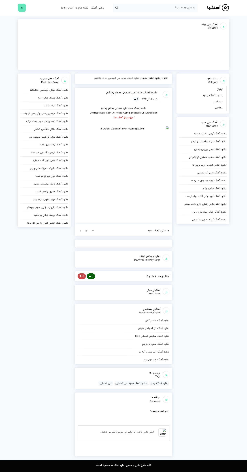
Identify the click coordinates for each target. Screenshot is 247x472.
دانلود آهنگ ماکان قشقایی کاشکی (51, 129)
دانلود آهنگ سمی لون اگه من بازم (50, 160)
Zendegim (135, 113)
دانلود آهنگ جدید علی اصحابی (131, 383)
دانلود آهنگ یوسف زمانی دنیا (53, 98)
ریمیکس (218, 102)
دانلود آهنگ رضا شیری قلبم (54, 144)
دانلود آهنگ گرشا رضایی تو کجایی (209, 219)
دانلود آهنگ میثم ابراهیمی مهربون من (48, 137)
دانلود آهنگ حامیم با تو (215, 188)
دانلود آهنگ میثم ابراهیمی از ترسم (209, 141)
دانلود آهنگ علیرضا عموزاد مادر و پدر (49, 168)
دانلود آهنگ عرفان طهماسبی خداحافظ (49, 90)
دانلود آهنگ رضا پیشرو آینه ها (154, 352)
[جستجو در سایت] (116, 8)
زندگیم (104, 108)
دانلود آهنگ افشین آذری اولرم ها (209, 165)
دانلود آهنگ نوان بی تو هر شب (52, 176)
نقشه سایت (81, 8)
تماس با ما (67, 8)
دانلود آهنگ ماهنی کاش (157, 320)
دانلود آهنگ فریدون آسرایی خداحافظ (49, 152)
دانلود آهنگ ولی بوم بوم (156, 359)
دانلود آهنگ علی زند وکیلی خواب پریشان (47, 207)
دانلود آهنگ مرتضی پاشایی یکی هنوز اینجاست (44, 113)
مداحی (219, 108)
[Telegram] (93, 230)
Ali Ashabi (117, 113)
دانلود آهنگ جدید (213, 95)
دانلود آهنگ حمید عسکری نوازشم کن (208, 157)
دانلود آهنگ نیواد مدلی (56, 105)
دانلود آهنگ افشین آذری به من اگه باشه (47, 223)
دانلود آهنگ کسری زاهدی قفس (51, 191)
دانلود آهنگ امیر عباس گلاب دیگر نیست (206, 196)
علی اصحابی (121, 108)
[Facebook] (80, 230)
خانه (166, 78)
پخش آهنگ (97, 8)
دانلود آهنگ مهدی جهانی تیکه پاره (50, 199)
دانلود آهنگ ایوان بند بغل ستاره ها (209, 180)
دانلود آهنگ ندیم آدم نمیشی (212, 173)
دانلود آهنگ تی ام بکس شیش (153, 328)
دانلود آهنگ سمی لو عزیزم (155, 344)
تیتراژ (220, 89)
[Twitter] (86, 230)
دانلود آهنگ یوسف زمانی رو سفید (51, 215)
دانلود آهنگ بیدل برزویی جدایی (210, 149)
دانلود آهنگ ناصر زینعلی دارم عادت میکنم (205, 204)
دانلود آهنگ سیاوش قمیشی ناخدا (152, 336)
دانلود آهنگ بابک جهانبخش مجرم (209, 212)
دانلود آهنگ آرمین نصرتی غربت (210, 133)
